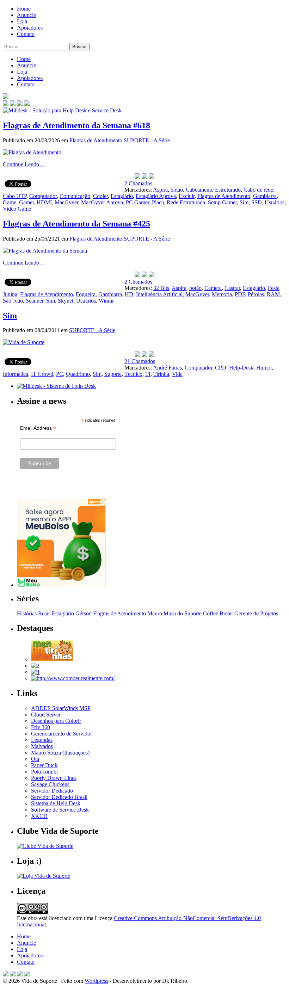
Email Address (38, 428)
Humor (264, 368)
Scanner (34, 301)
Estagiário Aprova (156, 196)
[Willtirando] (35, 666)
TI (147, 374)
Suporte (113, 374)
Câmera (213, 288)
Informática (15, 374)
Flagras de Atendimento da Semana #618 (76, 125)
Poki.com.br (44, 772)
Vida (177, 374)
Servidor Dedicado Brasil (59, 797)
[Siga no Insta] (5, 104)
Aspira (160, 190)
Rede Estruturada (186, 202)
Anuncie (26, 15)
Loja (22, 21)
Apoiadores (30, 28)
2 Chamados (138, 183)
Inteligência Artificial (159, 294)
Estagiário (122, 196)
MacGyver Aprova (102, 202)
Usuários (274, 202)
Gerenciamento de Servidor (61, 734)
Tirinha (161, 374)
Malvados (42, 746)
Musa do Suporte (183, 613)
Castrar (232, 288)
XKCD (39, 816)
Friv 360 (40, 727)
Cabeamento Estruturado (213, 190)
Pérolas (256, 294)
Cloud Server (46, 715)
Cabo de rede (258, 190)
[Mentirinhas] (52, 659)
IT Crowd (42, 374)
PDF (240, 294)
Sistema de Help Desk (55, 803)
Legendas (42, 740)
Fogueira (86, 294)
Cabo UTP (14, 196)
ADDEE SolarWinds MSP (61, 708)
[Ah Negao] (35, 672)
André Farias (167, 368)
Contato (26, 34)
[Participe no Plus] (20, 974)
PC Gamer (137, 202)
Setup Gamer (222, 202)
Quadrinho (78, 374)
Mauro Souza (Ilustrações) (60, 753)
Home (24, 9)
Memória (222, 294)
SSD (256, 202)
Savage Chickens (50, 784)
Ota (35, 759)
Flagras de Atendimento (95, 140)
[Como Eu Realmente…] (73, 678)
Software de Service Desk (60, 810)
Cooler (100, 196)
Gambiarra (265, 196)
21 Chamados (139, 361)
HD (129, 294)
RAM (273, 294)
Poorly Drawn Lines (53, 778)
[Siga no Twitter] (20, 104)
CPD (220, 368)
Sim (244, 202)
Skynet (65, 301)
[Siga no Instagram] (27, 974)
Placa (158, 202)
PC (59, 374)
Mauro (154, 613)
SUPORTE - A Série (147, 140)
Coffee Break (218, 613)
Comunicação (75, 196)
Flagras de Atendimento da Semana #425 (76, 223)
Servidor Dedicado (52, 791)
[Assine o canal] (27, 104)
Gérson (83, 613)
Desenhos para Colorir (56, 721)
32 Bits (161, 288)
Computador (43, 196)
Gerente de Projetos (256, 613)
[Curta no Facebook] (13, 104)
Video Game (17, 209)
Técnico (133, 374)
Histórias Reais (33, 613)
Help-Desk (241, 368)
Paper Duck (44, 765)
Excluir (187, 196)
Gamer (26, 202)
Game (9, 202)
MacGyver (66, 202)
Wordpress (96, 981)
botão (177, 190)
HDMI (44, 202)
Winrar (106, 301)
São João (13, 301)
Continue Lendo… (24, 164)
